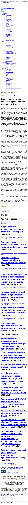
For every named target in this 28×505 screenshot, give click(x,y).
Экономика (8, 26)
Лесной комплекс (10, 25)
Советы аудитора (10, 40)
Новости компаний (10, 16)
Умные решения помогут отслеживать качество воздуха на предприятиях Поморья (13, 356)
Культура (8, 65)
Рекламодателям (10, 79)
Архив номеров (9, 72)
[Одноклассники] (3, 206)
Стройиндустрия (10, 21)
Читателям (8, 80)
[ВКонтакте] (1, 206)
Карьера (5, 56)
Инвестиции (9, 35)
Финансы (5, 32)
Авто (7, 67)
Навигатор (8, 15)
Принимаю (3, 497)
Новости (5, 14)
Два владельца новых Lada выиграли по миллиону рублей (14, 413)
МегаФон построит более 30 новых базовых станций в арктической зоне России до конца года (14, 423)
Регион (5, 18)
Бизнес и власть (9, 51)
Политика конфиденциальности (13, 88)
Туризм (7, 30)
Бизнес (4, 41)
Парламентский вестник (11, 73)
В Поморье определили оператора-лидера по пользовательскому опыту (13, 390)
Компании (8, 42)
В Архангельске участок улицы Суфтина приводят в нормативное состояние (13, 310)
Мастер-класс (9, 57)
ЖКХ (7, 23)
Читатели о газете (10, 75)
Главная (5, 13)
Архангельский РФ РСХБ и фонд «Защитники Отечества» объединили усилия (13, 403)
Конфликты (8, 45)
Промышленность (10, 29)
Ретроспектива (9, 27)
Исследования (9, 47)
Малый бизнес (9, 43)
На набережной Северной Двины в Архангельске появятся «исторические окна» (13, 296)
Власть (4, 50)
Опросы (8, 78)
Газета (4, 68)
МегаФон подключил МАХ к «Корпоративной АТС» (14, 365)
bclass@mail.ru (7, 467)
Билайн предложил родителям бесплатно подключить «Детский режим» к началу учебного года (14, 378)
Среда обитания (9, 64)
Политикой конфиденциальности (8, 494)
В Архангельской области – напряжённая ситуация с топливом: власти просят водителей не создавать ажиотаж (14, 279)
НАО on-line (9, 31)
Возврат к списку (5, 211)
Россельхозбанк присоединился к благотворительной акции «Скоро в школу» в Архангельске (13, 343)
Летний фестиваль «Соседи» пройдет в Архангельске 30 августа (13, 260)
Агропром (8, 24)
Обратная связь (6, 77)
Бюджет (8, 34)
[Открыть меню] (2, 10)
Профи (7, 58)
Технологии (9, 48)
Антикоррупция (9, 54)
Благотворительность (11, 63)
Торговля (8, 46)
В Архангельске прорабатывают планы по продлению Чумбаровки (13, 229)
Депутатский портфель (11, 53)
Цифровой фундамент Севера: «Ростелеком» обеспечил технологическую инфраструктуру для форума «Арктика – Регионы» (11, 438)
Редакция (8, 74)
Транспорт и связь (10, 20)
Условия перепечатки (11, 86)
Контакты (8, 85)
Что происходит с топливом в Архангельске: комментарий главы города (14, 244)
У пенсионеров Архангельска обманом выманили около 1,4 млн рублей (13, 327)
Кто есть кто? (9, 61)
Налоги (7, 39)
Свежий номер (9, 70)
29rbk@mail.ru (19, 467)
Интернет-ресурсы (10, 81)
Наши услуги (9, 83)
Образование (9, 59)
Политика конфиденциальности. (13, 468)
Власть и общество (10, 52)
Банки (7, 36)
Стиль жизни (6, 62)
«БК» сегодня (9, 69)
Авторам (8, 84)
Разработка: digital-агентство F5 (21, 499)
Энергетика (8, 19)
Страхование (9, 37)
